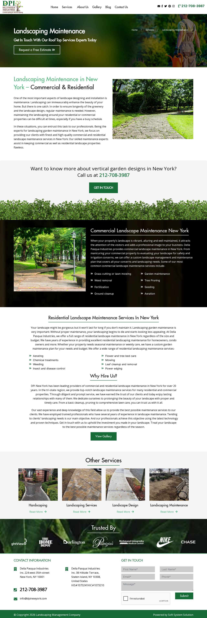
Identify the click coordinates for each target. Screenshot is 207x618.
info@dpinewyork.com (33, 598)
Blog (108, 7)
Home (54, 7)
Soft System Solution (180, 615)
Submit (184, 596)
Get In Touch (103, 188)
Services (67, 7)
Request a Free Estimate (35, 50)
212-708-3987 (193, 6)
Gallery (97, 7)
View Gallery (103, 436)
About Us (82, 7)
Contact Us (121, 7)
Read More (36, 511)
